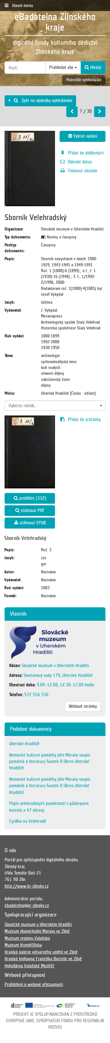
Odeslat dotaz (80, 161)
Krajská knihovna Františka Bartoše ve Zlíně (43, 958)
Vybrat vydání (84, 136)
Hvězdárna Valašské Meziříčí (29, 965)
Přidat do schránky (84, 419)
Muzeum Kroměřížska (23, 944)
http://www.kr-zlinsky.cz (27, 886)
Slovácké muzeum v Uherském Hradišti (38, 924)
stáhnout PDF (32, 510)
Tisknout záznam (82, 170)
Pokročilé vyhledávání (83, 80)
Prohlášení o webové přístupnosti (34, 984)
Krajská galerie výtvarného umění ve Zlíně (41, 952)
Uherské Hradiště (24, 743)
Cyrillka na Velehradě (27, 821)
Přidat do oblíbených (86, 152)
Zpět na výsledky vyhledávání (46, 100)
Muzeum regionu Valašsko (27, 938)
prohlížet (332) (32, 498)
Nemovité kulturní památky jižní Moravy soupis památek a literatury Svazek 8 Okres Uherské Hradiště (49, 762)
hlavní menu (22, 5)
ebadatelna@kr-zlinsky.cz (27, 905)
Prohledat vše (62, 67)
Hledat (95, 67)
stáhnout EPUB (32, 522)
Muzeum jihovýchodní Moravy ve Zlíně (37, 931)
